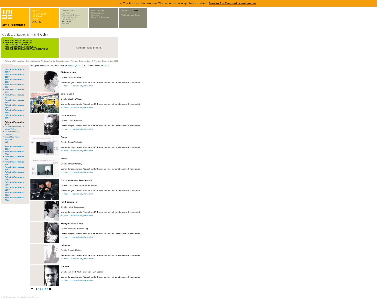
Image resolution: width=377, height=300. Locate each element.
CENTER (37, 11)
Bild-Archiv (66, 21)
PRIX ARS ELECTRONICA (17, 45)
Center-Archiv (68, 19)
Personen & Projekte (71, 15)
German (134, 11)
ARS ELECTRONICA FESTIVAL (19, 42)
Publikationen (97, 13)
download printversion (83, 86)
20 (105, 66)
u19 (6, 142)
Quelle (78, 66)
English (124, 11)
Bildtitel (71, 66)
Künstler (8, 139)
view (66, 86)
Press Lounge (97, 11)
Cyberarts (9, 134)
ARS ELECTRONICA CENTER (18, 40)
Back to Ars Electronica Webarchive (232, 3)
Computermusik (12, 132)
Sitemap (95, 15)
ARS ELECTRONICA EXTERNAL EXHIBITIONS (26, 49)
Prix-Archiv (66, 13)
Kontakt (65, 24)
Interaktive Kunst (12, 137)
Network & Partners (100, 17)
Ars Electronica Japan (131, 15)
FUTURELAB (39, 13)
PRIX (35, 19)
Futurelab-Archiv (69, 17)
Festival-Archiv (68, 11)
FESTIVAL (37, 16)
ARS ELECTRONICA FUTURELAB (20, 47)
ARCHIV (36, 22)
